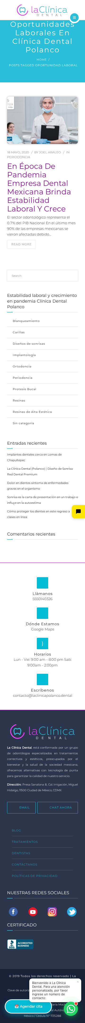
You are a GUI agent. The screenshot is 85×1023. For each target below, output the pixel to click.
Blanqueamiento (26, 321)
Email (24, 807)
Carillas (19, 332)
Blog (16, 830)
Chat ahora (61, 807)
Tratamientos (25, 842)
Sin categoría (23, 423)
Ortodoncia (22, 366)
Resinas (19, 400)
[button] (78, 511)
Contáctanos (24, 864)
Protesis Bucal (24, 389)
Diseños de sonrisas (29, 343)
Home (42, 59)
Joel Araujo (50, 152)
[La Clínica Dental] (42, 9)
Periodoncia (18, 157)
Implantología (24, 355)
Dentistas (21, 853)
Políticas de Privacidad (35, 876)
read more (21, 244)
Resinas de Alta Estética (32, 412)
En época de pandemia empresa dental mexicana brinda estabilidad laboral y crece (39, 187)
